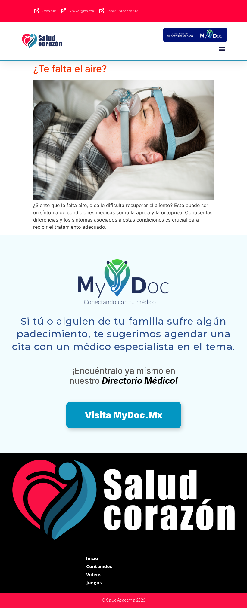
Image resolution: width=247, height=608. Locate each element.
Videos (94, 574)
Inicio (92, 558)
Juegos (94, 582)
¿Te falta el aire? (70, 69)
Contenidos (99, 566)
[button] (222, 49)
